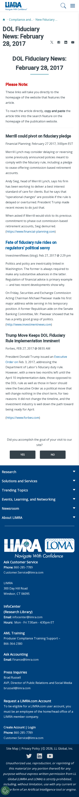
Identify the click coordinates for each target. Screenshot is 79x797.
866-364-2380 (13, 644)
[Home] (4, 20)
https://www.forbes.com (22, 418)
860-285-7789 (23, 567)
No (53, 454)
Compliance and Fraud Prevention (21, 20)
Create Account (14, 727)
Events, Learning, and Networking (28, 499)
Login (32, 727)
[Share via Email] (72, 43)
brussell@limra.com (17, 688)
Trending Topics (15, 490)
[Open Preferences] (5, 790)
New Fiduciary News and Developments (47, 20)
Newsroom (10, 508)
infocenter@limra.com (27, 617)
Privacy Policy (30, 748)
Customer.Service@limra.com (23, 572)
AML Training (14, 633)
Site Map (12, 748)
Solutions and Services (19, 481)
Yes (22, 454)
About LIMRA (12, 517)
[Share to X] (51, 43)
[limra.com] (16, 5)
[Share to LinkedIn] (65, 43)
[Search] (63, 5)
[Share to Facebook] (58, 43)
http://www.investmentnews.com (28, 324)
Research (9, 472)
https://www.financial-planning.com (30, 231)
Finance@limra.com (25, 660)
